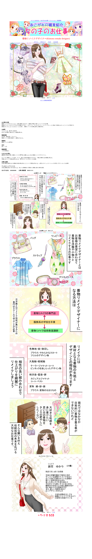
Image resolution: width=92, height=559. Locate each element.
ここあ (53, 97)
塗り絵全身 (56, 41)
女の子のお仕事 (44, 20)
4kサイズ (36, 41)
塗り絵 (49, 41)
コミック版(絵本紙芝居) (46, 100)
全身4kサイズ (43, 41)
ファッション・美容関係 (55, 20)
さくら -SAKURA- (35, 20)
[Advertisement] (46, 10)
